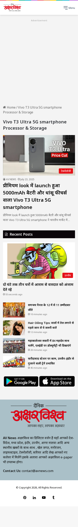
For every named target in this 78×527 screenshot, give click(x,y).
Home (11, 107)
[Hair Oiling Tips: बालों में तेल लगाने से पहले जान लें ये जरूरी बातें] (14, 327)
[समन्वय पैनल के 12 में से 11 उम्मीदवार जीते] (14, 309)
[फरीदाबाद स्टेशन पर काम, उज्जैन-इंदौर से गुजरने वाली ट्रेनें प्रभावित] (14, 362)
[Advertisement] (39, 62)
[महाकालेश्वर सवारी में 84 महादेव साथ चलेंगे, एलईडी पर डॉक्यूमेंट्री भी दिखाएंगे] (14, 345)
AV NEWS (11, 179)
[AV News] (12, 7)
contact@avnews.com (37, 471)
